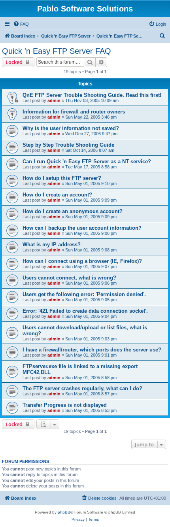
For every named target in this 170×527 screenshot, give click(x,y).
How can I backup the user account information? (82, 228)
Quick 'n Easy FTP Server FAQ (56, 51)
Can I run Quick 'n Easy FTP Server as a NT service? (87, 161)
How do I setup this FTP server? (62, 178)
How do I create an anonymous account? (73, 211)
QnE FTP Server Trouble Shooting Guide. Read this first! (92, 95)
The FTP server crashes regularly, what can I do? (82, 388)
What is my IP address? (52, 244)
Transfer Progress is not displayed (65, 405)
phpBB (64, 512)
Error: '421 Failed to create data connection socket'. (85, 311)
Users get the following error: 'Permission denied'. (84, 294)
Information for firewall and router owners (74, 112)
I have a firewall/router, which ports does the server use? (92, 350)
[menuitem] (21, 24)
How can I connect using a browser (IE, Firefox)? (82, 261)
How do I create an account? (57, 195)
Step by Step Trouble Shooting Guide (68, 145)
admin (53, 100)
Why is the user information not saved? (71, 128)
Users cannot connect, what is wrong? (69, 278)
